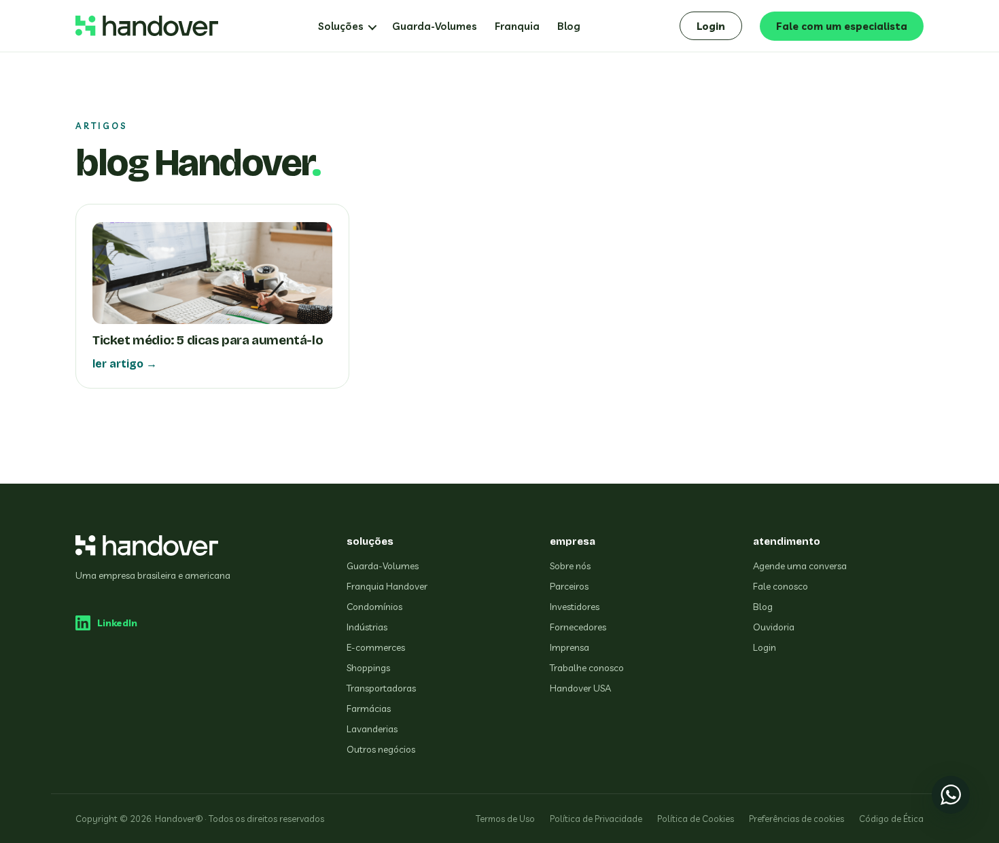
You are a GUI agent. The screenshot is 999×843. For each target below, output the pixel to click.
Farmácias (369, 708)
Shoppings (368, 668)
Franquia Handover (387, 586)
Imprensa (569, 647)
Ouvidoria (773, 627)
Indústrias (367, 627)
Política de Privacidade (596, 818)
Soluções (341, 26)
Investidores (574, 606)
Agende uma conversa (800, 566)
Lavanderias (372, 729)
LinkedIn (117, 623)
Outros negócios (381, 749)
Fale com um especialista (841, 26)
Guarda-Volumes (434, 26)
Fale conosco (780, 586)
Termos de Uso (505, 818)
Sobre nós (570, 566)
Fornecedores (578, 627)
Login (711, 26)
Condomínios (374, 606)
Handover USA (580, 688)
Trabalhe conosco (587, 668)
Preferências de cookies (796, 818)
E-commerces (376, 647)
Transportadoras (381, 688)
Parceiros (569, 586)
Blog (568, 26)
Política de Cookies (695, 818)
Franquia (517, 26)
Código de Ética (891, 818)
